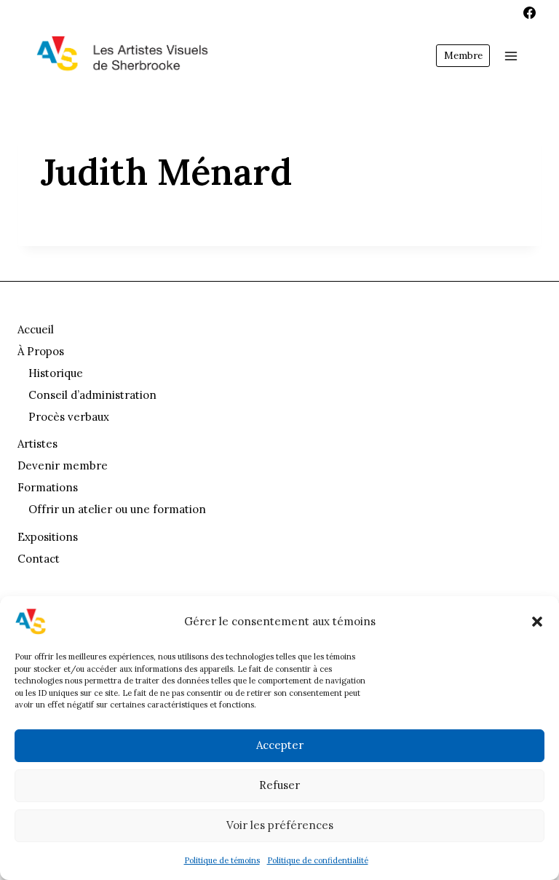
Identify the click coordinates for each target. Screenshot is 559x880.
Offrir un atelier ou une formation (117, 509)
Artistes (37, 444)
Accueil (35, 329)
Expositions (47, 537)
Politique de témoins (222, 860)
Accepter (280, 745)
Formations (47, 487)
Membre (463, 55)
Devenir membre (62, 465)
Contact (38, 559)
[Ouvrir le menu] (510, 55)
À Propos (40, 351)
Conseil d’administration (92, 395)
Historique (55, 373)
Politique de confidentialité (317, 860)
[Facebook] (529, 12)
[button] (537, 621)
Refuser (279, 785)
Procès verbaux (68, 417)
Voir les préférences (279, 825)
